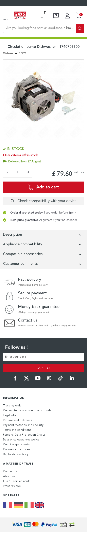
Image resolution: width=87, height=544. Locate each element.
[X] (26, 379)
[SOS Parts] (20, 16)
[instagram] (49, 379)
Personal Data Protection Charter (25, 434)
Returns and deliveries (17, 420)
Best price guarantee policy (21, 439)
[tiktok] (60, 379)
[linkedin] (71, 379)
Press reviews (12, 486)
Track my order (12, 405)
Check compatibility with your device (46, 201)
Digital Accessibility (15, 454)
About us (9, 476)
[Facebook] (15, 379)
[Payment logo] (43, 524)
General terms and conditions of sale (27, 410)
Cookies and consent (17, 449)
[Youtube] (37, 379)
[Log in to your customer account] (67, 15)
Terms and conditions (17, 430)
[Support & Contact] (56, 15)
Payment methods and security (23, 425)
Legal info (9, 415)
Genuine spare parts (16, 444)
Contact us (10, 471)
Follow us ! (17, 347)
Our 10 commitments (17, 481)
